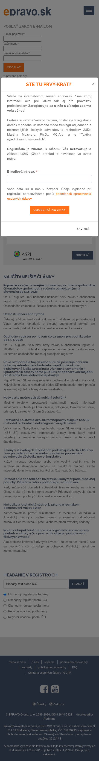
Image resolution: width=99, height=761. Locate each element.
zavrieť (83, 228)
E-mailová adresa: (22, 171)
